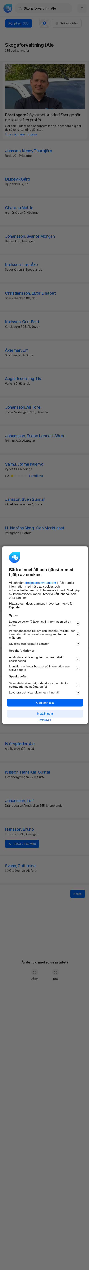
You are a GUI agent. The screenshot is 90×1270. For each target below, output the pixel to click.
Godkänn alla (45, 702)
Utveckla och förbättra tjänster (29, 643)
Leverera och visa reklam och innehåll (34, 692)
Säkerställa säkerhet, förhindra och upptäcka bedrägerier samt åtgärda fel (38, 684)
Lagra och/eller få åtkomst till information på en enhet (40, 623)
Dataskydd (45, 720)
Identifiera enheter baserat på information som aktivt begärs (40, 668)
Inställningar (45, 713)
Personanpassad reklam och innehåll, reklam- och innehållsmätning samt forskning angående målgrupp (42, 634)
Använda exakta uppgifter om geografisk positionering (36, 659)
